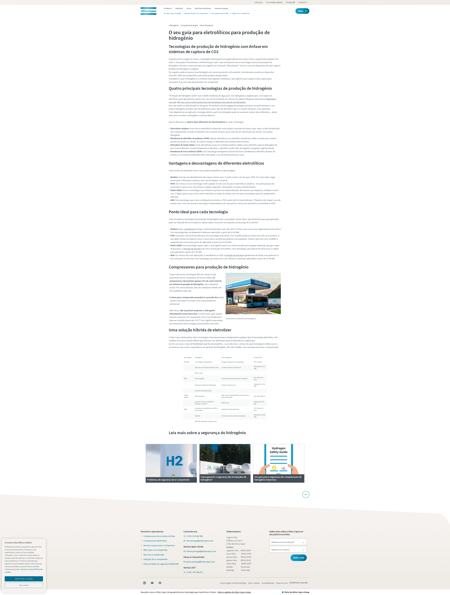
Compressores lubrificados (155, 540)
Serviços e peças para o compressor (159, 545)
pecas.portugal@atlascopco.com (200, 561)
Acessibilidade (268, 583)
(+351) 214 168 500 (194, 536)
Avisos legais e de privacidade (233, 583)
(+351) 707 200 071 (194, 572)
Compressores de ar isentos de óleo (159, 536)
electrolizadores (206, 25)
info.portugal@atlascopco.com (200, 540)
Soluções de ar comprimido (155, 559)
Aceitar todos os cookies (24, 579)
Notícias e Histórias (203, 8)
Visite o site (298, 557)
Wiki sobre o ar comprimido (155, 550)
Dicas (189, 8)
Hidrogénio (173, 25)
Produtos (168, 8)
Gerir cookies (254, 583)
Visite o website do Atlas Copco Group (234, 592)
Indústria (179, 8)
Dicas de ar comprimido (153, 554)
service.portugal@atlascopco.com (201, 551)
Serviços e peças (221, 8)
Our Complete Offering (274, 2)
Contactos (258, 2)
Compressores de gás (189, 25)
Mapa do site (281, 583)
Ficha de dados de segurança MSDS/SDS (161, 564)
